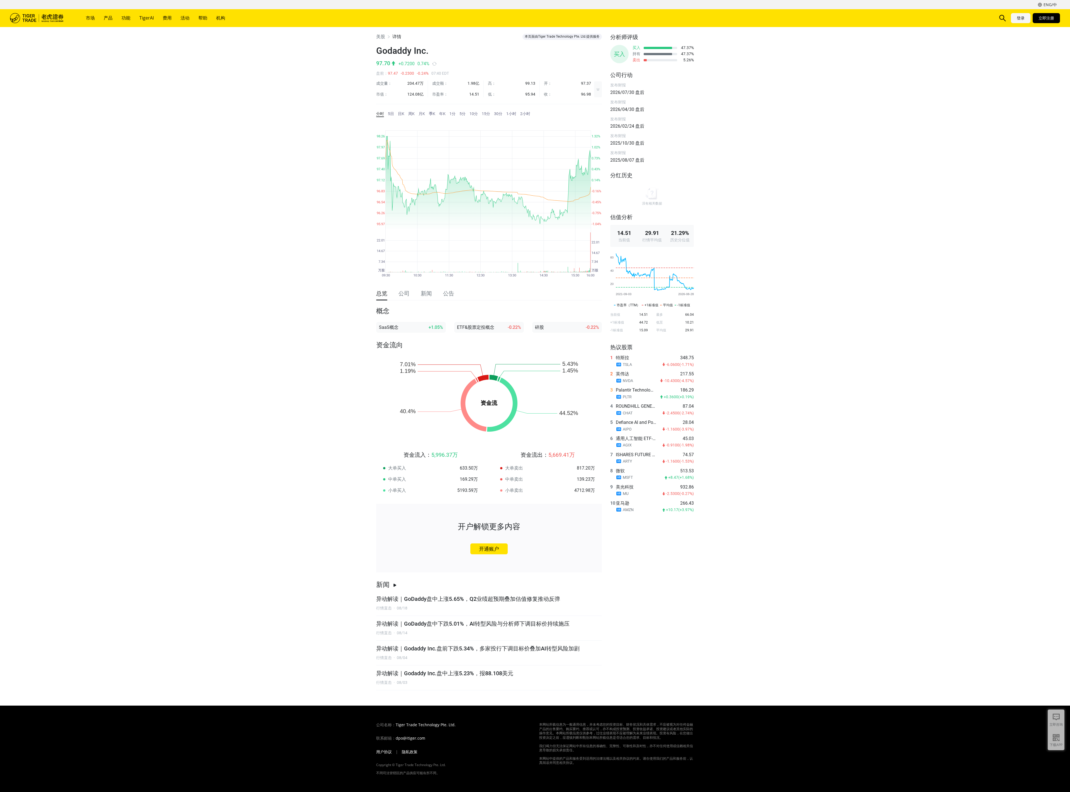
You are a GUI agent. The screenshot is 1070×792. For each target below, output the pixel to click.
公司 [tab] (404, 293)
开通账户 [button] (489, 549)
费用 (167, 18)
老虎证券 (40, 18)
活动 (185, 18)
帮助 (202, 18)
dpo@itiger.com (410, 738)
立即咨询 (1056, 724)
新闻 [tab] (426, 293)
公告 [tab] (448, 293)
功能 (125, 18)
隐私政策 (409, 751)
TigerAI (146, 18)
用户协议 (384, 751)
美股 (380, 36)
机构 (220, 18)
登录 (1021, 18)
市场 (90, 18)
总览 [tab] (381, 293)
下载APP (1056, 744)
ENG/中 (1050, 4)
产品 (108, 18)
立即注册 (1046, 18)
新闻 (383, 585)
